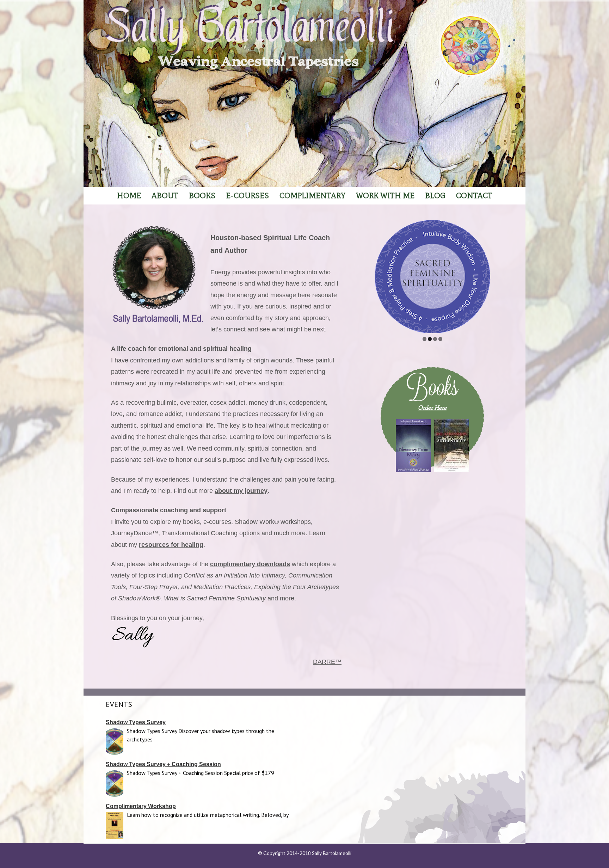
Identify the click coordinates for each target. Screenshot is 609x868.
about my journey (241, 490)
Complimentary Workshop (141, 806)
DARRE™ (327, 661)
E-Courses (247, 195)
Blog (435, 195)
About (165, 195)
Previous (377, 275)
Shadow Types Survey (136, 722)
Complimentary (312, 195)
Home (129, 195)
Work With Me (385, 195)
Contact (474, 195)
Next (487, 275)
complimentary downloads (250, 564)
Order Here (432, 407)
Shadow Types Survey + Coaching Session (163, 764)
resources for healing (171, 544)
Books (202, 195)
